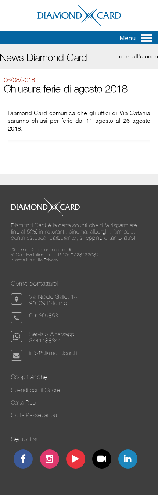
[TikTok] (102, 460)
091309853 (43, 315)
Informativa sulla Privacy (34, 260)
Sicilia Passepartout (35, 415)
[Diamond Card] (79, 25)
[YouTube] (76, 460)
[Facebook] (23, 460)
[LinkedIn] (128, 460)
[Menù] (146, 37)
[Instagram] (49, 460)
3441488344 (45, 340)
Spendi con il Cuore (35, 390)
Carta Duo (23, 402)
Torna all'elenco (137, 57)
